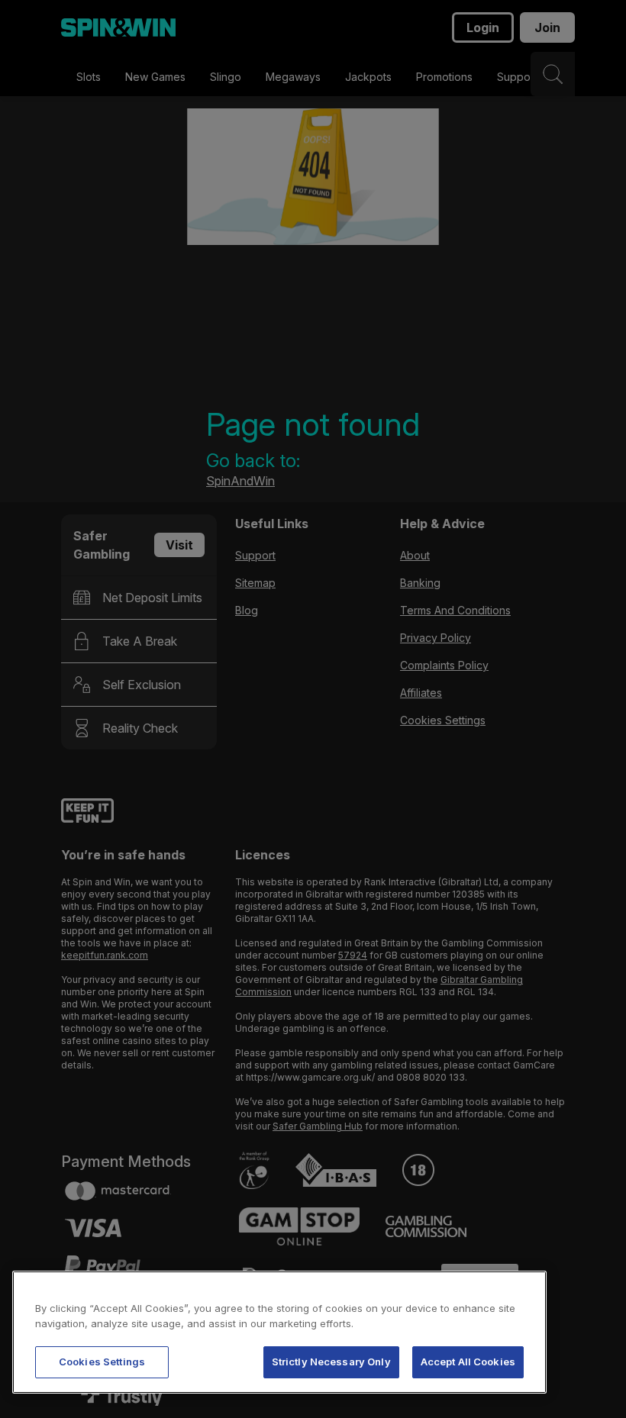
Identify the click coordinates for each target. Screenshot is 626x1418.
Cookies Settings (102, 1361)
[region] (279, 1332)
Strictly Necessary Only (331, 1361)
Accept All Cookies (468, 1361)
